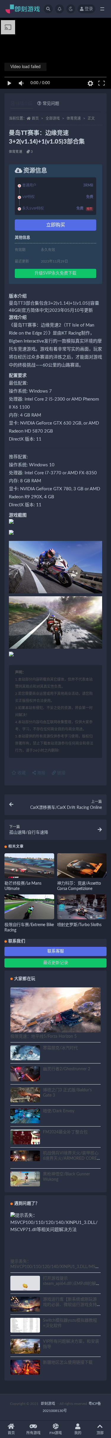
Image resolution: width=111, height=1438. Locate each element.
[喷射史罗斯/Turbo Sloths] (82, 908)
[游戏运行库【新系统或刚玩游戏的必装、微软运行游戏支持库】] (25, 1305)
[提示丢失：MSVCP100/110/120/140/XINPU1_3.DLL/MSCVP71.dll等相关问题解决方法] (55, 1222)
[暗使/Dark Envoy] (25, 1116)
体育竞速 (74, 118)
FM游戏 (55, 1433)
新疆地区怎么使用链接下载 (68, 1362)
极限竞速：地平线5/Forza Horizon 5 (43, 1036)
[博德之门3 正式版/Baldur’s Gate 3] (25, 1095)
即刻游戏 (48, 1403)
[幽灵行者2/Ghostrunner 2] (25, 1074)
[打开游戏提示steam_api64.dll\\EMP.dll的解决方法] (25, 1287)
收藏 (21, 773)
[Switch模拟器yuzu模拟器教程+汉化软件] (25, 1328)
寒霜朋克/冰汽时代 (60, 1048)
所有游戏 (33, 1433)
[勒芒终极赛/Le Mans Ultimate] (29, 867)
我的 (77, 1433)
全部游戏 (53, 118)
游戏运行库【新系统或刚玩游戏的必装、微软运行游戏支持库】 (70, 1304)
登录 (89, 9)
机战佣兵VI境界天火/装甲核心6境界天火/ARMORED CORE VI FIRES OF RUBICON (71, 1158)
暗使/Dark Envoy (58, 1111)
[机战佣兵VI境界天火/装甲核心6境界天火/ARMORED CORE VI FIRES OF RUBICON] (25, 1156)
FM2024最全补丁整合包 (65, 1132)
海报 (40, 773)
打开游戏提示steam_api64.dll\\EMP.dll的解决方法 (71, 1283)
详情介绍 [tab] (24, 104)
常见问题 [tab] (51, 104)
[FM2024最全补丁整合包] (25, 1137)
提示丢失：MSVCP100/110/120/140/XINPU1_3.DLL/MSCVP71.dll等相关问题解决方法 (54, 1266)
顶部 (100, 1433)
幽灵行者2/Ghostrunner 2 (66, 1069)
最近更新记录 (55, 963)
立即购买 (55, 225)
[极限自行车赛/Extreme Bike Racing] (29, 908)
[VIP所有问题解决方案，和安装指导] (25, 1347)
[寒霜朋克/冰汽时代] (25, 1053)
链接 (60, 773)
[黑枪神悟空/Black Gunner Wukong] (25, 1180)
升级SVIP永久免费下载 (55, 273)
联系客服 (55, 951)
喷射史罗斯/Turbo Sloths (79, 925)
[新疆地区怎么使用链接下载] (25, 1368)
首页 (35, 118)
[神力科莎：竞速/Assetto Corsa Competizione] (82, 867)
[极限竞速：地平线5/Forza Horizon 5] (55, 1012)
